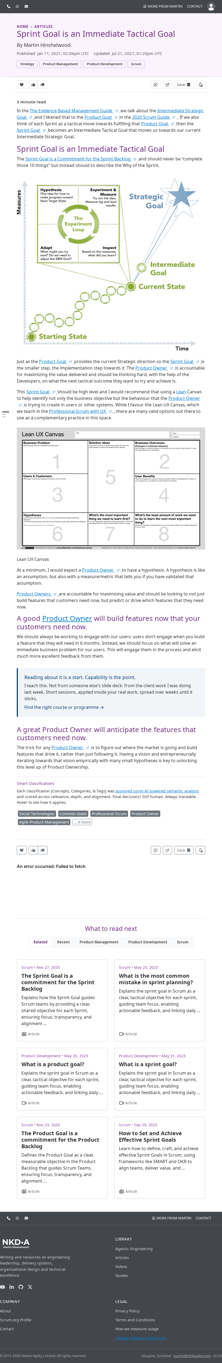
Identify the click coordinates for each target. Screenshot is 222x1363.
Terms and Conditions (135, 1319)
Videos (121, 1266)
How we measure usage (137, 1328)
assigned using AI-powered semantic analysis (157, 791)
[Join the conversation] (156, 84)
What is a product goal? (52, 1064)
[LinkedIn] (11, 1287)
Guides (121, 1275)
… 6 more (82, 822)
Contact (195, 6)
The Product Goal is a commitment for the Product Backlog (60, 1140)
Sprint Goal (29, 130)
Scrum (182, 942)
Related (40, 942)
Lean (181, 392)
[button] (163, 6)
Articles (122, 1257)
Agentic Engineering (134, 1248)
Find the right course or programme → (64, 707)
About (5, 1310)
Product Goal (98, 117)
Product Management (99, 942)
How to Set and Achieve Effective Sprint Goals (150, 1136)
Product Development (147, 942)
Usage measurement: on (141, 1338)
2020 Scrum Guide (151, 117)
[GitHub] (20, 1287)
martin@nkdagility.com (192, 1356)
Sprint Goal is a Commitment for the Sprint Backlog (78, 159)
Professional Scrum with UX (78, 411)
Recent (63, 942)
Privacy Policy (127, 1310)
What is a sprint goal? (148, 1064)
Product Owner (151, 368)
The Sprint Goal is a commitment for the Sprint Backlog (57, 982)
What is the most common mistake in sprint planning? (156, 979)
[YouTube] (2, 1287)
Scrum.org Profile (15, 1319)
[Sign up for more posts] (200, 84)
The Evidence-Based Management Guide (71, 111)
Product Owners (34, 594)
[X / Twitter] (30, 1287)
